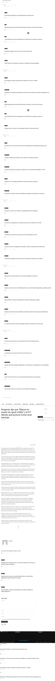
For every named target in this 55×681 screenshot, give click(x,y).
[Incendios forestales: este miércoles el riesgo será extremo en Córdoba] (28, 252)
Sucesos (6, 12)
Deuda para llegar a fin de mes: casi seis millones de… (19, 51)
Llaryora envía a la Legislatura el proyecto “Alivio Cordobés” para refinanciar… (25, 246)
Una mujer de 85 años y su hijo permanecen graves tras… (19, 15)
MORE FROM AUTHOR (15, 551)
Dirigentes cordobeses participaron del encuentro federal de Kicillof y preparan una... (21, 676)
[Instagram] (3, 396)
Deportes (6, 178)
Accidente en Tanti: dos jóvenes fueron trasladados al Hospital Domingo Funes (26, 145)
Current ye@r (3, 624)
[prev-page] (5, 65)
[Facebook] (2, 396)
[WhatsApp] (14, 534)
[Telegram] (21, 534)
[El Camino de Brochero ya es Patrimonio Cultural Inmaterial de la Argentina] (28, 335)
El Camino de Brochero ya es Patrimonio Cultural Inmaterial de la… (22, 341)
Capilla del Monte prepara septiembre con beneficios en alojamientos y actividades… (27, 365)
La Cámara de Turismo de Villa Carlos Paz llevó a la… (18, 353)
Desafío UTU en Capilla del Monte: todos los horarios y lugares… (21, 181)
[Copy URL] (24, 534)
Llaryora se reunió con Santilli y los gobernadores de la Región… (21, 210)
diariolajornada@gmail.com (24, 640)
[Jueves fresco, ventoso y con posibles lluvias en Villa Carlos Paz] (28, 122)
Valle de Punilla (6, 134)
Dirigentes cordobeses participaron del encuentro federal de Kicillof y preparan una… (27, 92)
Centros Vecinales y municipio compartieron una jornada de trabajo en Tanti (25, 169)
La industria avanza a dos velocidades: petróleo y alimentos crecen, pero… (24, 323)
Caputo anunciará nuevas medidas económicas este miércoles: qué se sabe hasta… (27, 311)
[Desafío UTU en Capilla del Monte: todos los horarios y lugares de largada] (28, 175)
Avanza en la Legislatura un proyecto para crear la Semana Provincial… (23, 222)
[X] (4, 396)
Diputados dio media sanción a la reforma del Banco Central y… (21, 276)
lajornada (11, 540)
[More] (26, 534)
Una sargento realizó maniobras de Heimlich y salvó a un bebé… (21, 80)
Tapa (4, 4)
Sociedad (6, 48)
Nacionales (5, 265)
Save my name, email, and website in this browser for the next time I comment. (16, 619)
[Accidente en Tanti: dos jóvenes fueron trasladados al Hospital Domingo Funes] (28, 139)
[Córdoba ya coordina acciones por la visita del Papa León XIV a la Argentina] (28, 228)
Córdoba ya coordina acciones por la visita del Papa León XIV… (21, 234)
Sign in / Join (5, 2)
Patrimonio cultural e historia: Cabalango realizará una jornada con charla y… (25, 193)
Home (2, 407)
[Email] (16, 534)
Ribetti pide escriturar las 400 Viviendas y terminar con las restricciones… (24, 27)
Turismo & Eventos (6, 330)
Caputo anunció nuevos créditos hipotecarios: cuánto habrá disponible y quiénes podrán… (28, 288)
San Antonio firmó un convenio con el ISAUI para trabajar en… (21, 389)
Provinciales (5, 199)
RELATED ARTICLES (5, 551)
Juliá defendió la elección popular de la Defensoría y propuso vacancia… (24, 39)
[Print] (19, 534)
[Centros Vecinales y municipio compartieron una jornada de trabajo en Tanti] (28, 163)
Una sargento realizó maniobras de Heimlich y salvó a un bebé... (15, 667)
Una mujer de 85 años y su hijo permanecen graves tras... (14, 649)
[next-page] (7, 65)
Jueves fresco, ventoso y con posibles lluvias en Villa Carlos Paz (22, 128)
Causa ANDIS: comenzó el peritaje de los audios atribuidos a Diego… (22, 300)
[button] (2, 395)
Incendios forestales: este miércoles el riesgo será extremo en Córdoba (23, 258)
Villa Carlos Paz (6, 69)
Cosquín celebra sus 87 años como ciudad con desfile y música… (22, 157)
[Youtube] (40, 634)
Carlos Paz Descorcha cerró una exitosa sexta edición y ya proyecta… (23, 377)
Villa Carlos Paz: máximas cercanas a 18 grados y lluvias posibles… (22, 63)
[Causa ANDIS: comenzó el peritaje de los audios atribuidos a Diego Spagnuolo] (28, 294)
